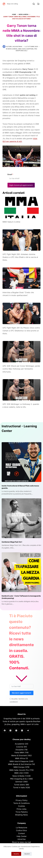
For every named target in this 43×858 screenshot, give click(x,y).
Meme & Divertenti (19, 755)
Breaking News (21, 815)
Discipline (20, 750)
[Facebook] (5, 730)
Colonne (19, 747)
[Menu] (38, 4)
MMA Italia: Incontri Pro (19, 770)
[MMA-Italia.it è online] (21, 207)
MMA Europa (19, 767)
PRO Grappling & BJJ (26, 49)
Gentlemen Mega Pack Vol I (12, 542)
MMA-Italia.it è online (11, 222)
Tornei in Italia (19, 787)
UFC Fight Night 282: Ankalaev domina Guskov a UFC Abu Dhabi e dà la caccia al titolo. (20, 257)
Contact (21, 833)
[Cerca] (34, 4)
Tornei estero (19, 785)
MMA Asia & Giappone (26, 49)
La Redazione (21, 827)
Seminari (18, 782)
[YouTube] (22, 730)
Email (10, 174)
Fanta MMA (19, 752)
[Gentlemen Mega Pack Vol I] (21, 518)
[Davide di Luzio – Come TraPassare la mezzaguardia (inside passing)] (21, 572)
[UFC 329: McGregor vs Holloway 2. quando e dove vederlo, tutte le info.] (21, 389)
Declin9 (27, 854)
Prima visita (21, 809)
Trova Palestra (22, 812)
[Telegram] (28, 730)
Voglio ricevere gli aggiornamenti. (21, 185)
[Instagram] (16, 730)
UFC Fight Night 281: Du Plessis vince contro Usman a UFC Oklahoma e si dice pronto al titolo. (21, 331)
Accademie (19, 744)
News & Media (12, 49)
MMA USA (18, 773)
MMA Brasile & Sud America (19, 764)
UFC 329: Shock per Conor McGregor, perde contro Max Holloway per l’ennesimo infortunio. (21, 369)
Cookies (21, 806)
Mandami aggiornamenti (21, 693)
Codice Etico (21, 830)
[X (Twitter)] (10, 730)
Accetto (16, 854)
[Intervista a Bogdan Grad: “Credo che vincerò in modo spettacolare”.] (21, 278)
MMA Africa (20, 758)
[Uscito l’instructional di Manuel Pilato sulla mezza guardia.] (21, 462)
